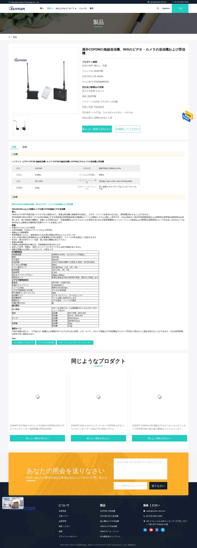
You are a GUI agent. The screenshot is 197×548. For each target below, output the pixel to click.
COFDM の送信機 (107, 511)
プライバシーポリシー (68, 536)
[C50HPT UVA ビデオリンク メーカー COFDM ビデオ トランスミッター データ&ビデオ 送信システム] (98, 396)
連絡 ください (64, 526)
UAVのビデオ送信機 (108, 526)
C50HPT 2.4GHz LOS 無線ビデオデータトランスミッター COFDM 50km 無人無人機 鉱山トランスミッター (159, 427)
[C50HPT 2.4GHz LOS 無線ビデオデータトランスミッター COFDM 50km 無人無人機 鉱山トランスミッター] (159, 396)
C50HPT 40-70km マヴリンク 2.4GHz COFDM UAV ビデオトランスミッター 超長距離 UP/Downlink (37, 427)
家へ (42, 8)
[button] (13, 403)
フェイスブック (157, 530)
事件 (92, 8)
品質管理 (62, 521)
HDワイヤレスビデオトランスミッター (75, 342)
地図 (60, 531)
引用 (180, 8)
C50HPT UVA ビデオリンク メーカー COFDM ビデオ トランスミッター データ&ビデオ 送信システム (98, 427)
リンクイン (145, 530)
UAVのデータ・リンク (109, 531)
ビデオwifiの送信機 (46, 342)
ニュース (83, 8)
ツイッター (163, 530)
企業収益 (62, 511)
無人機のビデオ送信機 (109, 521)
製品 (49, 8)
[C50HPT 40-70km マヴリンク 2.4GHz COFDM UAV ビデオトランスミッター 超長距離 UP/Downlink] (37, 396)
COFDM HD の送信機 (109, 516)
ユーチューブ (151, 530)
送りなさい (158, 485)
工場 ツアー (64, 516)
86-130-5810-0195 (181, 2)
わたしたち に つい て (65, 8)
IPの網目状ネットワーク (110, 536)
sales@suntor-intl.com (158, 2)
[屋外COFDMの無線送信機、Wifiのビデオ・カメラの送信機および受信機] (46, 81)
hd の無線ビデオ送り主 (23, 342)
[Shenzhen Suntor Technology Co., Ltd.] (17, 8)
